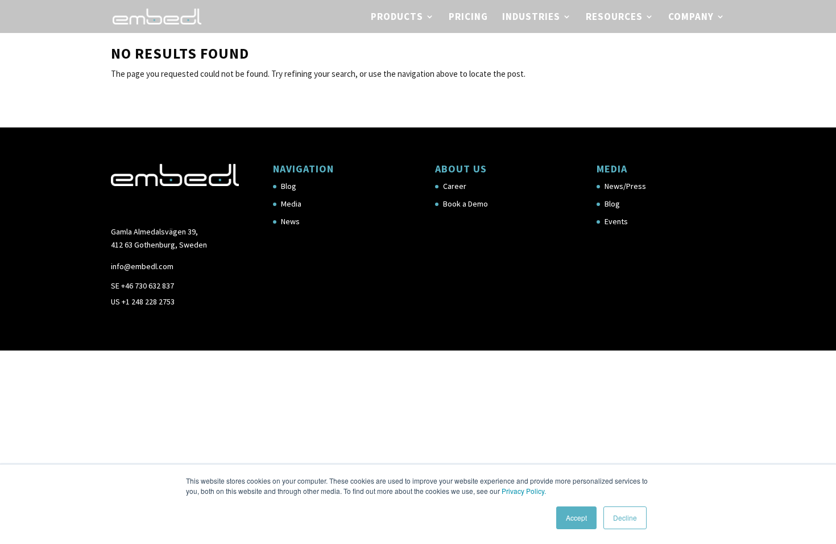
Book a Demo (465, 204)
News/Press (625, 186)
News (290, 221)
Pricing (468, 18)
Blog (288, 186)
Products (397, 18)
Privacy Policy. (524, 491)
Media (291, 204)
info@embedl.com (142, 266)
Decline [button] (625, 517)
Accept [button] (576, 517)
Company (691, 18)
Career (454, 186)
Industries (531, 18)
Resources (614, 18)
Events (616, 221)
